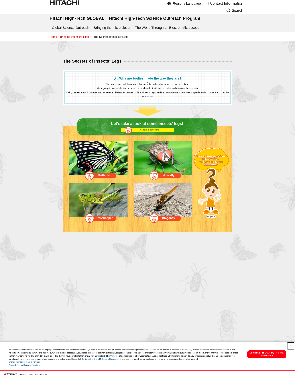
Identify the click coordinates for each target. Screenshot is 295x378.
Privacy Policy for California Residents (24, 365)
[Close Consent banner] (290, 346)
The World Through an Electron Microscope (167, 28)
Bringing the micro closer (112, 28)
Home (53, 36)
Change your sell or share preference (24, 362)
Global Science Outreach (70, 28)
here (93, 353)
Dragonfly (168, 218)
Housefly (168, 175)
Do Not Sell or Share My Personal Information (101, 359)
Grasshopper (104, 218)
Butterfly (104, 175)
